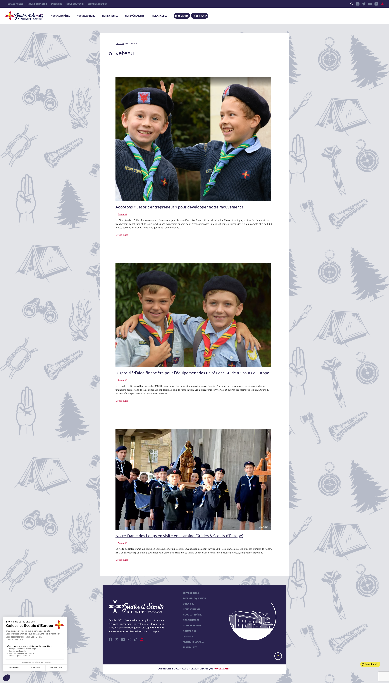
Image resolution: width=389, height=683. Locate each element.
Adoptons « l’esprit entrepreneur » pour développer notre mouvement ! (179, 207)
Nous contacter (37, 3)
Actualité (122, 214)
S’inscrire (56, 3)
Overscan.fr (223, 668)
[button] (351, 4)
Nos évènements (134, 15)
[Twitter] (364, 4)
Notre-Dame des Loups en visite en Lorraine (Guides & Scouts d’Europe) (179, 535)
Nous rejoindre (86, 15)
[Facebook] (358, 4)
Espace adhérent (97, 3)
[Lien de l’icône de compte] (382, 3)
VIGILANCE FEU (159, 15)
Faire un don (181, 15)
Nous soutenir (75, 3)
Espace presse (15, 3)
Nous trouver (200, 15)
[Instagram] (376, 4)
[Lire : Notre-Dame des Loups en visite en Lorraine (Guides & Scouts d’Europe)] (193, 479)
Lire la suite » (122, 234)
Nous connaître (60, 15)
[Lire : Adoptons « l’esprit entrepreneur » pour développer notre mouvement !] (193, 138)
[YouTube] (370, 4)
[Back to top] (278, 656)
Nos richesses (110, 15)
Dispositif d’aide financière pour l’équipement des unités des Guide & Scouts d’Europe (192, 373)
